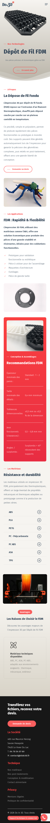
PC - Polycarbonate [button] (18, 536)
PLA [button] (11, 520)
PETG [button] (11, 528)
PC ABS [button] (12, 544)
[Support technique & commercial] (43, 817)
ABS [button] (11, 512)
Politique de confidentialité (21, 800)
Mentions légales (16, 796)
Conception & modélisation (21, 778)
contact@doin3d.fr (19, 755)
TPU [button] (11, 560)
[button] (46, 4)
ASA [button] (11, 552)
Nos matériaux (15, 770)
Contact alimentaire (17, 782)
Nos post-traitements (18, 774)
